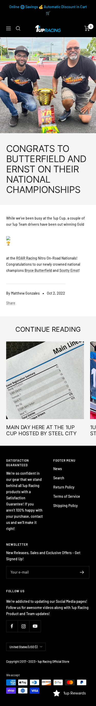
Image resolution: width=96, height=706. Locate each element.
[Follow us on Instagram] (23, 626)
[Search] (18, 28)
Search (58, 478)
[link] (26, 258)
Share (10, 303)
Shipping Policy (65, 505)
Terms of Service (66, 496)
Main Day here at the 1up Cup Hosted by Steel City (41, 430)
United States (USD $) (23, 647)
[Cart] (87, 28)
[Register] (82, 572)
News (57, 468)
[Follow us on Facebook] (12, 626)
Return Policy (63, 487)
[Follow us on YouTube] (35, 626)
